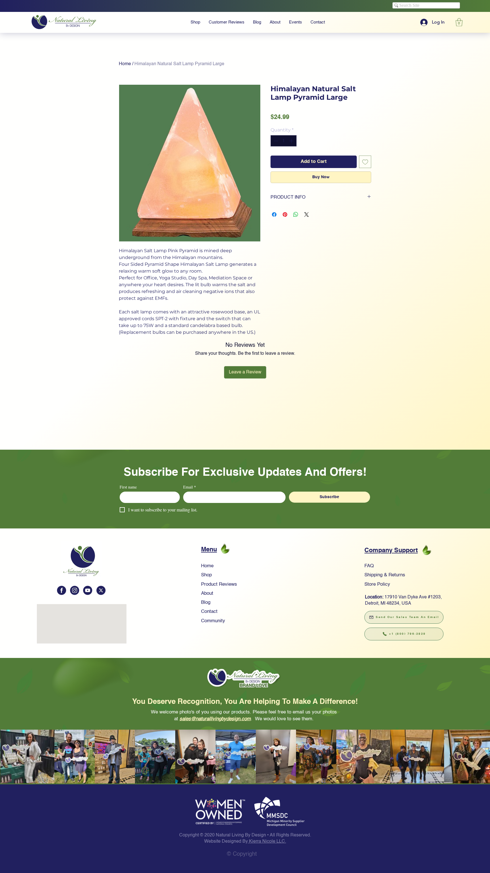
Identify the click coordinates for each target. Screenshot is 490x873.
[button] (245, 346)
